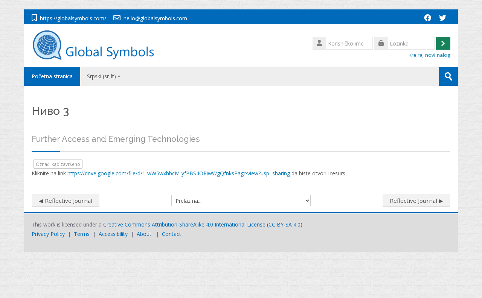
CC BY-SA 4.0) (285, 224)
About (144, 234)
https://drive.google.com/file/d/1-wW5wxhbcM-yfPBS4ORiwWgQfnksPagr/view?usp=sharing (178, 173)
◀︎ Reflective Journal (65, 200)
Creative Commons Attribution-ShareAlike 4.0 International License (184, 224)
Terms (82, 234)
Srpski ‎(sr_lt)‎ (101, 76)
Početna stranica (52, 76)
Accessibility (113, 234)
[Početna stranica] (97, 45)
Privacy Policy (48, 234)
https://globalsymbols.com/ (73, 18)
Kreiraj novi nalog (429, 55)
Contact (171, 234)
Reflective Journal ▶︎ (416, 200)
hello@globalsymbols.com (155, 18)
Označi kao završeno (58, 164)
